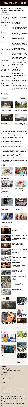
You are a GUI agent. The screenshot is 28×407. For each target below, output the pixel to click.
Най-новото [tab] (17, 127)
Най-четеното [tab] (24, 127)
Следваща (23, 98)
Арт (12, 241)
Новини (2, 383)
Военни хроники (15, 253)
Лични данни (3, 381)
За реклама (3, 382)
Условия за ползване (5, 379)
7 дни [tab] (23, 226)
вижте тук (8, 392)
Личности (14, 232)
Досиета (13, 268)
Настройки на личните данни (7, 393)
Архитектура (15, 260)
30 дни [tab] (25, 226)
